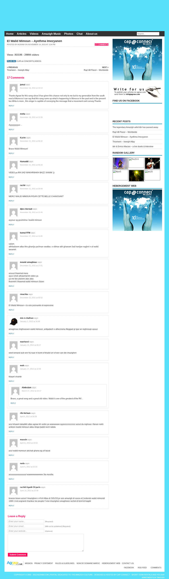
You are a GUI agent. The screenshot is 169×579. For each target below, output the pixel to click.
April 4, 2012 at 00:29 (28, 416)
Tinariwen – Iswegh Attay (18, 68)
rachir (23, 185)
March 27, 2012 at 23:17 (31, 391)
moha (22, 114)
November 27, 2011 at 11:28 (31, 236)
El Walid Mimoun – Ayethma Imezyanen (130, 137)
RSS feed (142, 568)
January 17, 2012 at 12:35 (30, 369)
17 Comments (101, 44)
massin (23, 439)
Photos (68, 33)
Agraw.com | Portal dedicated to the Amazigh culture (65, 575)
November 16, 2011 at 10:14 (31, 88)
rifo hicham (25, 413)
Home (10, 33)
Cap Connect (123, 575)
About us (91, 33)
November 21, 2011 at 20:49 (31, 189)
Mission (29, 563)
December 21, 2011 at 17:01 (31, 266)
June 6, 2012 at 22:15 (28, 467)
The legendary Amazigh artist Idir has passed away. (135, 127)
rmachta (24, 294)
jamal (22, 84)
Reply (11, 106)
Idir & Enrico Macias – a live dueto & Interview (133, 146)
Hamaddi (24, 161)
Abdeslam (26, 387)
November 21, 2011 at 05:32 (31, 141)
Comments (156, 568)
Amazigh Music (51, 33)
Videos (34, 33)
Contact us (128, 563)
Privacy (43, 563)
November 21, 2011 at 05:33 (31, 165)
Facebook (129, 568)
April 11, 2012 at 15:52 (29, 443)
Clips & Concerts (25, 61)
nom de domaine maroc (88, 563)
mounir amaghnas (28, 262)
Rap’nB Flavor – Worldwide (96, 68)
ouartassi (24, 342)
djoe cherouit (26, 209)
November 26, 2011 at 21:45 (31, 212)
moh (22, 365)
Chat (80, 33)
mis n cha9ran (26, 318)
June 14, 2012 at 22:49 (29, 491)
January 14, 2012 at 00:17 (30, 345)
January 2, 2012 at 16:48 (30, 321)
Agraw (20, 44)
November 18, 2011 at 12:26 (31, 117)
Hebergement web (111, 563)
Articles (21, 33)
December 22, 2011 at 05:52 (31, 298)
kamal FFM (25, 233)
